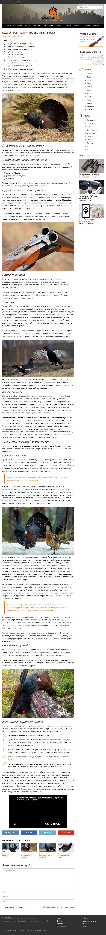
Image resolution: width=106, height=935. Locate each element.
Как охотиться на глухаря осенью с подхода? (26, 855)
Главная (10, 26)
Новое (82, 155)
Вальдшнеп (91, 120)
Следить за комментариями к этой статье (59, 907)
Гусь (88, 127)
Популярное (93, 155)
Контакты (17, 1)
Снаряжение (49, 26)
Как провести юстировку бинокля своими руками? (89, 176)
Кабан (89, 87)
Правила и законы (74, 26)
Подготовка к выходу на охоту (19, 44)
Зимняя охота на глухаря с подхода (10, 855)
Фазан (89, 149)
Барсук (89, 74)
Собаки (60, 26)
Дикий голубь (92, 130)
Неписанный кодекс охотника (19, 69)
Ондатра (90, 110)
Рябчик (89, 140)
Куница (89, 93)
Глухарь (18, 36)
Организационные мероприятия (20, 46)
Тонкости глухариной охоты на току (21, 60)
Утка (88, 146)
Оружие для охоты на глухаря (19, 49)
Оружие (37, 26)
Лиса (89, 97)
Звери (19, 26)
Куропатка (91, 133)
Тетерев (90, 143)
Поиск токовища (14, 52)
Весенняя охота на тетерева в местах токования (45, 855)
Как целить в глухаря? (20, 66)
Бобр (89, 77)
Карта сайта (6, 1)
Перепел (90, 136)
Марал (89, 103)
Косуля (90, 90)
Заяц (89, 84)
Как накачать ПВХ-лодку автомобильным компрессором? (89, 198)
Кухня (87, 26)
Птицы (28, 26)
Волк (89, 80)
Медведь (90, 106)
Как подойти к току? (20, 63)
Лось (89, 100)
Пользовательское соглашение (12, 930)
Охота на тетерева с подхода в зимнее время (65, 855)
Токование (16, 54)
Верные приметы (19, 57)
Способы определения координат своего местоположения (88, 221)
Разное (96, 26)
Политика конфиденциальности (37, 930)
